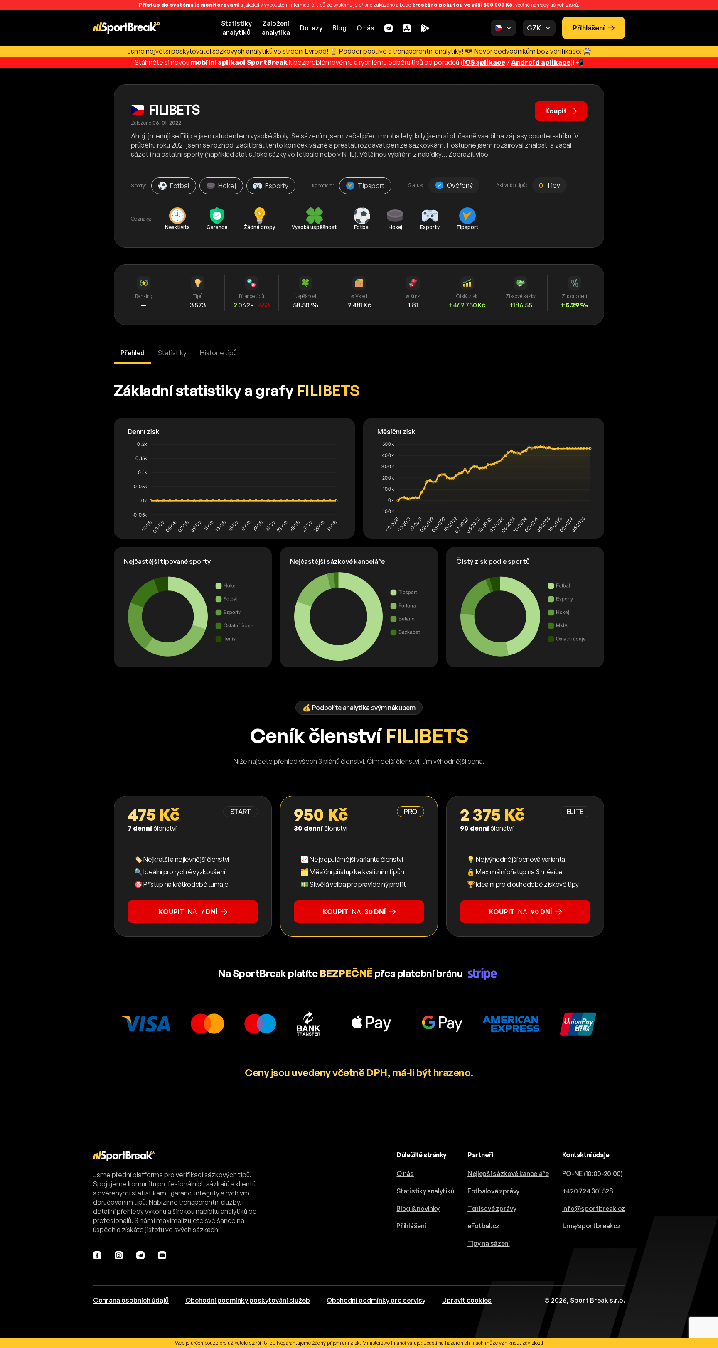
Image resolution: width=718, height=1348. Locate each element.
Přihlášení (589, 28)
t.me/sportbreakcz (591, 1226)
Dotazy (311, 28)
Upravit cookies (467, 1300)
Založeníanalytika (276, 28)
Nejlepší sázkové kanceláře (508, 1173)
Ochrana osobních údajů (131, 1300)
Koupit (556, 111)
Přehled (132, 353)
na (188, 912)
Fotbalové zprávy (493, 1191)
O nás (365, 28)
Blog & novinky (418, 1208)
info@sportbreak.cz (593, 1208)
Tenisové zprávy (491, 1208)
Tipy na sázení (488, 1243)
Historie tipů (218, 353)
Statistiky (172, 353)
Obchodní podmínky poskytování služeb (247, 1300)
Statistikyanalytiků (236, 28)
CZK (534, 28)
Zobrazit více (468, 154)
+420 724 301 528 (587, 1191)
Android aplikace (540, 62)
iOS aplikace (483, 62)
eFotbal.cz (483, 1226)
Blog (339, 28)
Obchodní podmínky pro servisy (376, 1300)
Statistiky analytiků (425, 1191)
